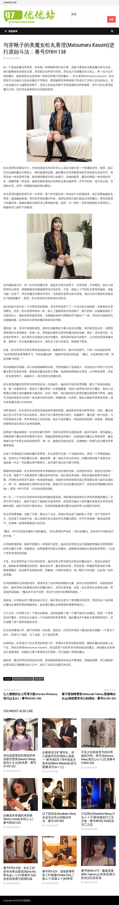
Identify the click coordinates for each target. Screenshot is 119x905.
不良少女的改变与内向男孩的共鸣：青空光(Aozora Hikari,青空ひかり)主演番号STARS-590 (98, 757)
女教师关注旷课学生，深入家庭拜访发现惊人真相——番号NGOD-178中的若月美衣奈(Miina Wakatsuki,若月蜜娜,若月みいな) (59, 760)
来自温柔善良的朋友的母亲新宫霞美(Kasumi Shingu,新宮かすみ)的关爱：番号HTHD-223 (19, 761)
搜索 (73, 14)
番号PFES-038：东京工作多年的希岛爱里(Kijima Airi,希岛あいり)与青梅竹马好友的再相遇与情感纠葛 (19, 873)
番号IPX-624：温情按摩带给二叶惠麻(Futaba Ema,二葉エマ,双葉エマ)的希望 (58, 875)
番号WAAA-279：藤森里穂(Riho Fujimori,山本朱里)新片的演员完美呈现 (98, 874)
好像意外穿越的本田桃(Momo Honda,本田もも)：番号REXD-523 (19, 819)
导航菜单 (13, 31)
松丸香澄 (39, 678)
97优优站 (25, 900)
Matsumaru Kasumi (23, 678)
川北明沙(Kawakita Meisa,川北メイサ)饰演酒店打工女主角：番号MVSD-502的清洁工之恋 (98, 819)
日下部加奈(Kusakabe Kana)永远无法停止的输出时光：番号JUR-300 (59, 817)
